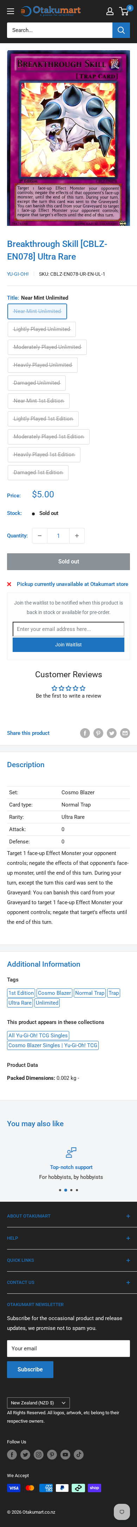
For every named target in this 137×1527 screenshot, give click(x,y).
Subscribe (30, 1369)
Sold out (68, 561)
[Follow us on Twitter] (25, 1455)
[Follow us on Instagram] (39, 1455)
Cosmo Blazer (54, 993)
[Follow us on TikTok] (79, 1455)
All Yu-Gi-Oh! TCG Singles (38, 1035)
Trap (114, 993)
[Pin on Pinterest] (98, 733)
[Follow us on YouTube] (65, 1455)
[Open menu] (10, 11)
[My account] (109, 11)
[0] (124, 11)
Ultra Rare (20, 1003)
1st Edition (21, 993)
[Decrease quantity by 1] (39, 535)
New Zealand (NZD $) (32, 1402)
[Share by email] (125, 733)
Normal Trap (89, 993)
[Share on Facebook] (85, 733)
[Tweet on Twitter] (112, 733)
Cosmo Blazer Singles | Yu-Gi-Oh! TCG (52, 1045)
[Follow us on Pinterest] (52, 1455)
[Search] (121, 30)
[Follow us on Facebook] (12, 1455)
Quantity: (17, 536)
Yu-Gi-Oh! (18, 274)
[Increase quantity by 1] (77, 535)
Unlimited (47, 1003)
